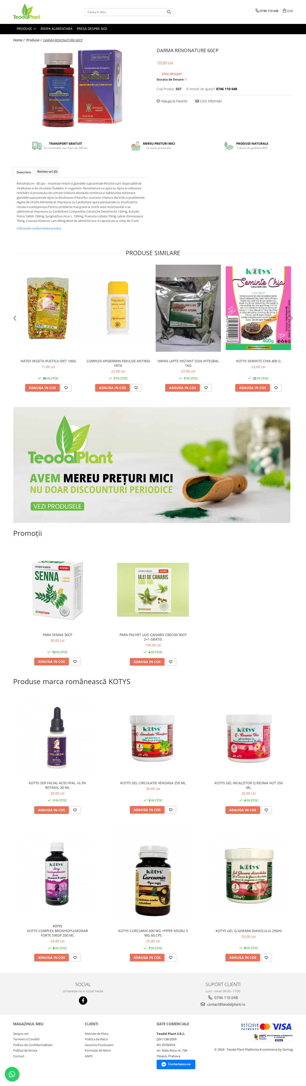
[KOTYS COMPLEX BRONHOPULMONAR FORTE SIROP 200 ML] (57, 874)
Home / (19, 40)
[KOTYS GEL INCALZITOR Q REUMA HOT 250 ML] (248, 738)
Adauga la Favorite (174, 101)
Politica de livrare (25, 1050)
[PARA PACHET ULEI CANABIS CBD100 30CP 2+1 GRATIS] (153, 590)
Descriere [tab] (24, 172)
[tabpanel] (81, 88)
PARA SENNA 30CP (57, 634)
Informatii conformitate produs (39, 228)
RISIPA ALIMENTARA (56, 28)
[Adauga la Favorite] (65, 388)
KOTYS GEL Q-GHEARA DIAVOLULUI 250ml (249, 930)
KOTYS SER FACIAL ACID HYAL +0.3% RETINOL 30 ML (57, 785)
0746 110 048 (225, 997)
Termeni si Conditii (26, 1039)
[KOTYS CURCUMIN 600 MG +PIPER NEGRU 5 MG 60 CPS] (153, 873)
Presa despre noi (92, 28)
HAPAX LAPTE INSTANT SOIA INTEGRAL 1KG (188, 363)
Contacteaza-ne (179, 1064)
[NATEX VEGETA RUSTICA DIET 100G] (48, 308)
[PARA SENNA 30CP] (57, 589)
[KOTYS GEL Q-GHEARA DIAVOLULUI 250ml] (248, 874)
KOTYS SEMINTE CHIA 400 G (258, 361)
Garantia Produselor (99, 1045)
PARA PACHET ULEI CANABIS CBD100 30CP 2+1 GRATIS (153, 637)
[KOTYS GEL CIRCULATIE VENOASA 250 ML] (153, 738)
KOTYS (57, 926)
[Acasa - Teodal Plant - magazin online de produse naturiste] (37, 12)
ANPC (89, 1056)
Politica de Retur (96, 1039)
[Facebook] (83, 1000)
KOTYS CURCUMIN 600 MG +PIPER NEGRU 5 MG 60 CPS (153, 933)
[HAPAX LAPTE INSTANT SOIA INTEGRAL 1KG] (188, 308)
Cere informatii (210, 101)
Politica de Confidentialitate (32, 1045)
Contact (18, 1056)
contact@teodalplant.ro (225, 1004)
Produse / (34, 40)
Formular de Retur (98, 1050)
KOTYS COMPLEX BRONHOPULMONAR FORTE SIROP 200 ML (57, 933)
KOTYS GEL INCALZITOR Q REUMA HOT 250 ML (248, 785)
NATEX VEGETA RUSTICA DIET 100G (48, 361)
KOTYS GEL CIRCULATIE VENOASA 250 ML (153, 783)
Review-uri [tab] (47, 171)
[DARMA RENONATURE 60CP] (81, 88)
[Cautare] (169, 12)
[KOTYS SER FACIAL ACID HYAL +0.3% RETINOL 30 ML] (57, 738)
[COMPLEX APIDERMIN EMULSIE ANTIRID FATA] (118, 308)
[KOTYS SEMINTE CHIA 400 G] (258, 308)
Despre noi (20, 1033)
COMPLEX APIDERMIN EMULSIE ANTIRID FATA (118, 363)
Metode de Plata (96, 1033)
